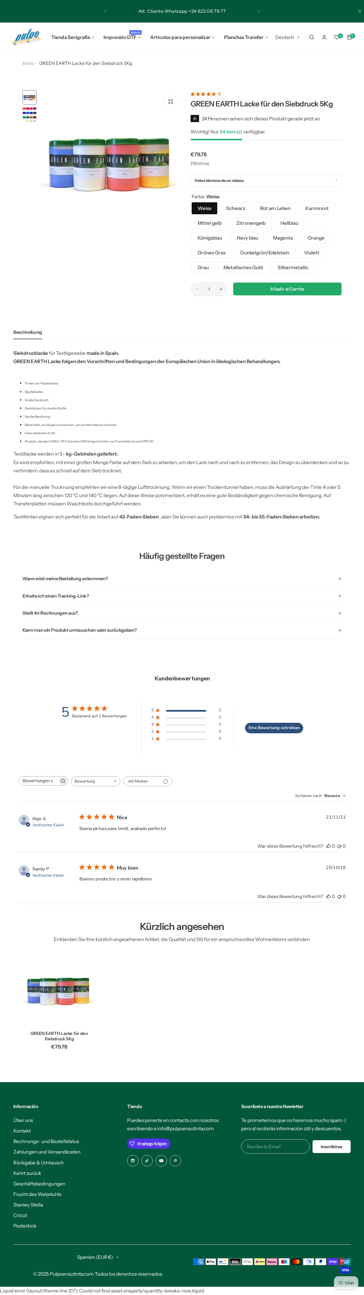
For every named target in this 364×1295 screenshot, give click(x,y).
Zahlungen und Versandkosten (46, 1152)
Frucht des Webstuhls (37, 1194)
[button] (105, 11)
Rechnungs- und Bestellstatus (46, 1141)
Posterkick (24, 1226)
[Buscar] (311, 37)
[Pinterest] (175, 1160)
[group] (111, 161)
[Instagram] (132, 1160)
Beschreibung (27, 332)
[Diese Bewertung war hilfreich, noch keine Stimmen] (328, 846)
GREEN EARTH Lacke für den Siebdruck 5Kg (59, 1036)
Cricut (20, 1215)
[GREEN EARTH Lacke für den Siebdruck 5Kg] (59, 989)
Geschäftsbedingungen (39, 1184)
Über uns (23, 1120)
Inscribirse (331, 1146)
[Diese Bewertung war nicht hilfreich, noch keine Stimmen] (339, 846)
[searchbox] (38, 781)
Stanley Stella (28, 1205)
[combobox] (95, 781)
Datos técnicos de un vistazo (219, 180)
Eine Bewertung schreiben (274, 727)
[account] (324, 37)
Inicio (28, 63)
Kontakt (22, 1131)
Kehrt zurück (27, 1173)
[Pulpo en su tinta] (26, 37)
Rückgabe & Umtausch (38, 1163)
